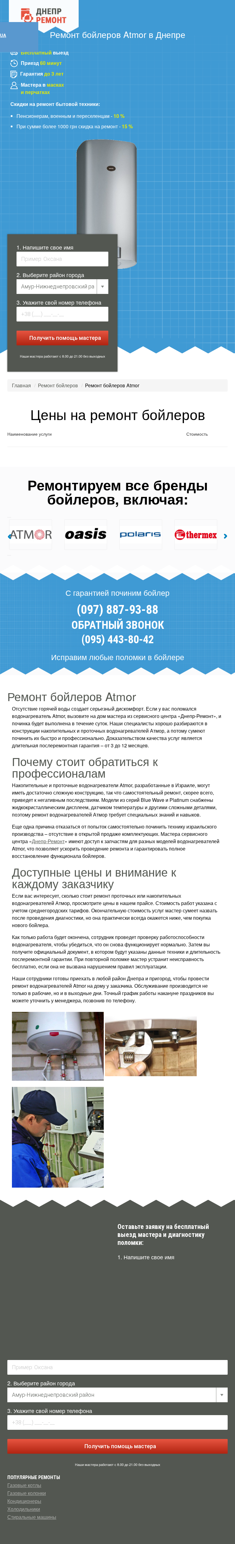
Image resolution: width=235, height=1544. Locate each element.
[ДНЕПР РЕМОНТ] (44, 16)
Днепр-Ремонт (48, 841)
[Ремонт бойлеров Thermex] (163, 534)
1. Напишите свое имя (45, 247)
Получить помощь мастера (64, 338)
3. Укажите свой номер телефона (59, 302)
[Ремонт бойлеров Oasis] (53, 534)
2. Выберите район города (50, 274)
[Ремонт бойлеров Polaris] (108, 534)
